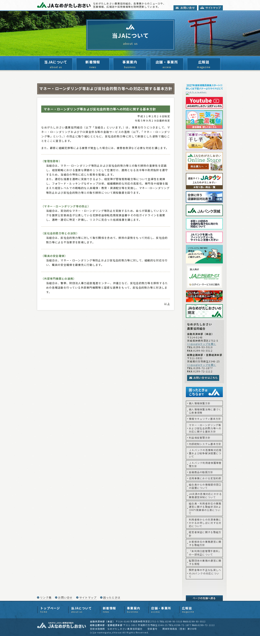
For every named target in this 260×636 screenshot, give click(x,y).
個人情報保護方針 (199, 403)
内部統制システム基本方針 (205, 444)
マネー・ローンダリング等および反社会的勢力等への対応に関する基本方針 (205, 428)
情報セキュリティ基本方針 (205, 418)
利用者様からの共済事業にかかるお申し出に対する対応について (205, 523)
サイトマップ (88, 597)
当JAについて (55, 64)
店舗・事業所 (167, 64)
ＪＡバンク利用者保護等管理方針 (205, 464)
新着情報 (92, 64)
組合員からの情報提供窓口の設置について (205, 486)
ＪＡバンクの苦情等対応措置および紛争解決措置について (205, 453)
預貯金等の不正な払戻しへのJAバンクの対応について (205, 573)
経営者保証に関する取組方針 (205, 533)
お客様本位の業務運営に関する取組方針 (205, 543)
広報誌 (203, 64)
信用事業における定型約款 (205, 478)
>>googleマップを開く (201, 344)
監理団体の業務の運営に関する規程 (205, 562)
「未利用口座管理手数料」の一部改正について (205, 552)
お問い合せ (65, 597)
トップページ (50, 609)
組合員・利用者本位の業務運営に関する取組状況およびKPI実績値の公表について (205, 508)
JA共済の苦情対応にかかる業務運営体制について (205, 495)
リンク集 (46, 597)
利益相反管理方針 (199, 437)
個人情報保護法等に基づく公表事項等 (205, 411)
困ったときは (112, 597)
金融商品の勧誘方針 (201, 472)
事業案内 (129, 64)
